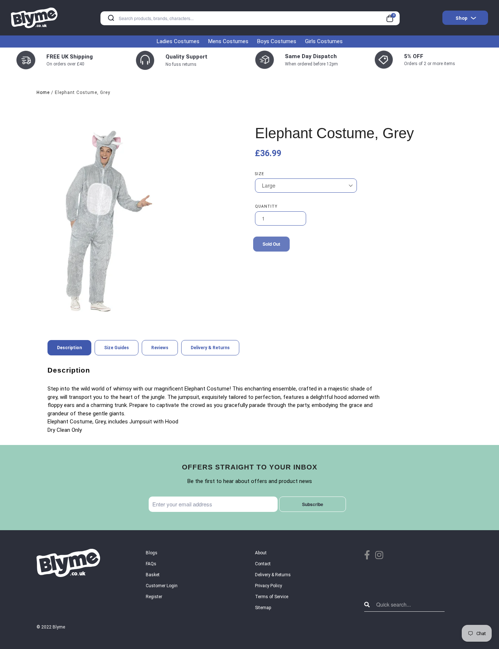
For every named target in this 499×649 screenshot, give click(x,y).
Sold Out (271, 244)
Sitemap (263, 607)
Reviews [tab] (159, 347)
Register (154, 596)
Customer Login (162, 585)
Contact (263, 563)
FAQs (151, 563)
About (261, 552)
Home (43, 92)
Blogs (151, 552)
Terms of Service (271, 596)
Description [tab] (69, 347)
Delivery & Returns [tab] (210, 347)
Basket (153, 574)
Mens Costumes (228, 41)
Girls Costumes (324, 41)
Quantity (266, 206)
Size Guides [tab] (116, 347)
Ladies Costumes (178, 41)
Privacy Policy (268, 585)
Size (259, 173)
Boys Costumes (276, 41)
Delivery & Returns (273, 574)
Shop (462, 18)
